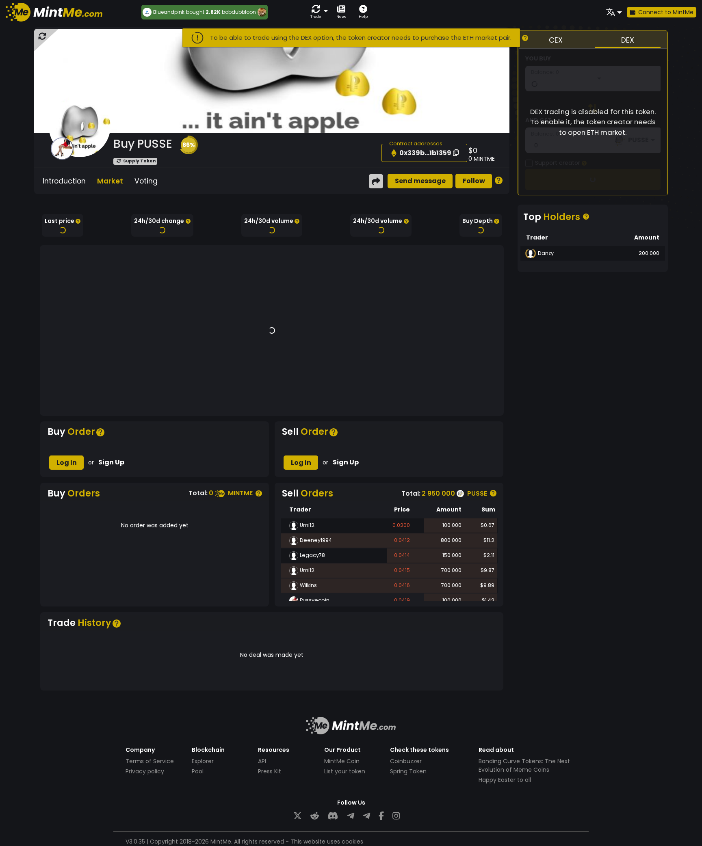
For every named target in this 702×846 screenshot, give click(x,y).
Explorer (203, 761)
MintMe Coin (342, 761)
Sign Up (111, 462)
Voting (146, 181)
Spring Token (408, 771)
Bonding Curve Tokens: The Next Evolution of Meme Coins (524, 765)
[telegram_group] (350, 816)
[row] (389, 540)
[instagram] (396, 816)
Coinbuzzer (406, 761)
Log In (66, 462)
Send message (420, 181)
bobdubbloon (239, 12)
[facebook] (381, 816)
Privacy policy (145, 771)
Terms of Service (150, 761)
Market (110, 181)
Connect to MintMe (665, 12)
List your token (344, 771)
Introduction (64, 181)
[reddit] (314, 816)
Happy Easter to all (505, 780)
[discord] (332, 816)
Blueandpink (168, 12)
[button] (317, 12)
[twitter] (297, 816)
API (262, 761)
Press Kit (269, 771)
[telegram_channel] (366, 816)
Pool (198, 771)
